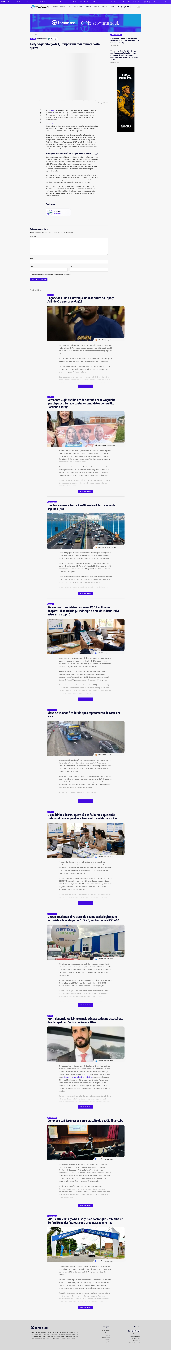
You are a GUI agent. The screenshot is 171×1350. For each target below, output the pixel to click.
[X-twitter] (129, 1331)
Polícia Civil (51, 110)
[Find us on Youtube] (128, 7)
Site (71, 266)
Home (31, 35)
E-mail (31, 266)
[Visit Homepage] (40, 7)
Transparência (78, 7)
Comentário (33, 236)
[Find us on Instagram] (121, 7)
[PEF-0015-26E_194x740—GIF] (125, 99)
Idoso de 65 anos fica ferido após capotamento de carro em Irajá (131, 2)
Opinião (104, 7)
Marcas (112, 7)
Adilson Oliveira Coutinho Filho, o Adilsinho (77, 1077)
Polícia (35, 35)
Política (62, 7)
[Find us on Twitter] (118, 7)
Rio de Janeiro (52, 502)
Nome (31, 258)
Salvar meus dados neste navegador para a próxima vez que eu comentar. (51, 274)
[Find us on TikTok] (125, 7)
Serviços (88, 7)
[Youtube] (135, 1331)
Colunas (55, 7)
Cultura (96, 7)
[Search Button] (132, 7)
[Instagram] (132, 1331)
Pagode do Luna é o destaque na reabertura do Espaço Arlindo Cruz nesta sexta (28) (125, 40)
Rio (69, 7)
